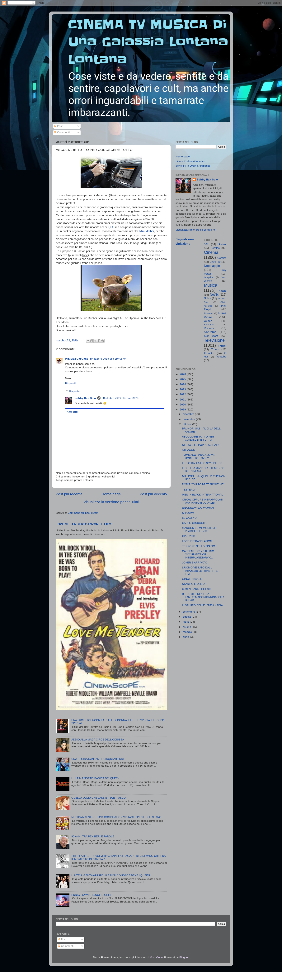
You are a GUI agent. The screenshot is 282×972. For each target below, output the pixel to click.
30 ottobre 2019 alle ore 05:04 (108, 358)
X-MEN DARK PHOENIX (196, 589)
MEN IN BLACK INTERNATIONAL (202, 494)
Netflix (214, 294)
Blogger (184, 957)
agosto (187, 616)
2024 (183, 384)
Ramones (209, 324)
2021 (183, 399)
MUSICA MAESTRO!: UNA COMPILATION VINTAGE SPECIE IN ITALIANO (116, 817)
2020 (183, 404)
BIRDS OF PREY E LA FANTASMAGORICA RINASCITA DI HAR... (203, 597)
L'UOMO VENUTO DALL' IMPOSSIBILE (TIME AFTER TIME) (200, 570)
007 (206, 244)
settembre (189, 611)
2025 (183, 379)
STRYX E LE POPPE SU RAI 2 (200, 444)
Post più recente (69, 494)
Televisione (214, 340)
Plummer (208, 313)
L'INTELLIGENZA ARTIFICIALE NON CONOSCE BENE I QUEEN (110, 875)
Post (59, 126)
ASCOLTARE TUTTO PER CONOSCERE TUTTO (198, 438)
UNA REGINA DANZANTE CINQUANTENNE (98, 759)
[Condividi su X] (95, 341)
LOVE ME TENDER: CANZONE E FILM (83, 524)
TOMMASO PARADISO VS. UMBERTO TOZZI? (198, 456)
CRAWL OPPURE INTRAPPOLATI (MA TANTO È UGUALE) (202, 501)
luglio (186, 621)
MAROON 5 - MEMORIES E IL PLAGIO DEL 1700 (200, 530)
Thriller (222, 345)
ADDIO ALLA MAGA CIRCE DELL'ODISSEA (97, 739)
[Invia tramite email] (88, 341)
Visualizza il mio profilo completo (195, 229)
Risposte (74, 391)
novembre (189, 419)
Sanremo (210, 332)
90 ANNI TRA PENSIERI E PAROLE (92, 836)
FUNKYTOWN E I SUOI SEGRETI (91, 894)
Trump (215, 349)
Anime (222, 244)
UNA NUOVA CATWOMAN (198, 507)
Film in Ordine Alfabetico (190, 161)
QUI (111, 227)
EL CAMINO (189, 517)
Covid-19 (215, 262)
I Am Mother (146, 231)
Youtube (221, 356)
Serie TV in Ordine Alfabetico (193, 165)
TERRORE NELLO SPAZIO (198, 546)
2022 (183, 394)
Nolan (207, 298)
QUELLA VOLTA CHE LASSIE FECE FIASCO (98, 797)
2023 (183, 389)
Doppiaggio (212, 265)
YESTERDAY (190, 489)
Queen (208, 320)
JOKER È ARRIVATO (194, 562)
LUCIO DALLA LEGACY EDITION (202, 463)
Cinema (211, 252)
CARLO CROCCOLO (195, 523)
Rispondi (70, 383)
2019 (183, 409)
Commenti (63, 132)
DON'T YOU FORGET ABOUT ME (202, 484)
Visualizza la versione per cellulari (111, 502)
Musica (210, 285)
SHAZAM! (188, 512)
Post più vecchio (153, 494)
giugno (187, 626)
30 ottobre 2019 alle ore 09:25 (120, 398)
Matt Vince (156, 957)
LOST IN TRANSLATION (197, 541)
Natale (222, 290)
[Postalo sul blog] (92, 341)
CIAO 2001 (188, 536)
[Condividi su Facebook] (99, 341)
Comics (221, 257)
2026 (183, 374)
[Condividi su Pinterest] (103, 341)
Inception (209, 277)
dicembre (189, 414)
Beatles (215, 248)
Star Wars (211, 335)
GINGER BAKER (192, 578)
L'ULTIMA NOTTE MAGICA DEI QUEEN (95, 778)
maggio (188, 631)
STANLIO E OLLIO (193, 583)
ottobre (187, 424)
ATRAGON (188, 449)
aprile (186, 636)
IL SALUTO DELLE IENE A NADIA (202, 605)
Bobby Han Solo (85, 398)
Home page (111, 494)
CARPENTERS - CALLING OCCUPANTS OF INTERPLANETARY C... (198, 554)
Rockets (209, 328)
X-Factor (209, 353)
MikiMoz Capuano (76, 358)
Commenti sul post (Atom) (83, 512)
